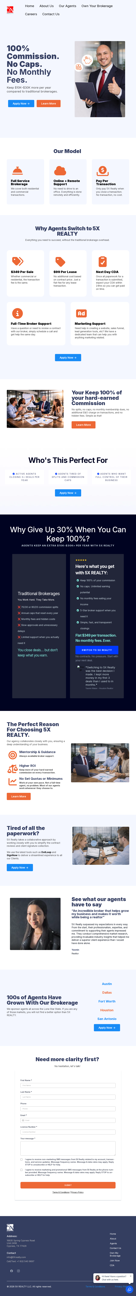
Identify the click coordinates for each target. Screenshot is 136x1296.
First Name (26, 1080)
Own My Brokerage (115, 1254)
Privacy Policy (77, 1192)
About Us (46, 6)
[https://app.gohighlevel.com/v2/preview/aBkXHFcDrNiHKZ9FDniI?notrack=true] (56, 1228)
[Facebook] (11, 1270)
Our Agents (67, 6)
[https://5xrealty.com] (10, 10)
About (113, 1238)
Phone (23, 1103)
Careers (31, 14)
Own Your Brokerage (97, 6)
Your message (27, 1138)
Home (29, 6)
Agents (113, 1243)
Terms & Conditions (60, 1192)
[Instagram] (18, 1270)
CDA (112, 1265)
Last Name (26, 1092)
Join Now (115, 1260)
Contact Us (51, 14)
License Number (28, 1127)
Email (23, 1115)
